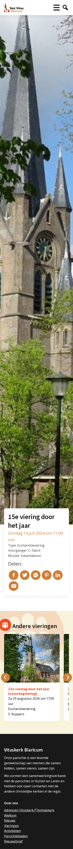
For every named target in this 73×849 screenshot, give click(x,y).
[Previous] (5, 677)
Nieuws (9, 820)
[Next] (67, 677)
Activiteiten (12, 831)
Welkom (10, 815)
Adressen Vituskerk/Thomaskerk (29, 810)
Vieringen (11, 826)
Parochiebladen (16, 836)
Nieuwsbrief (13, 841)
